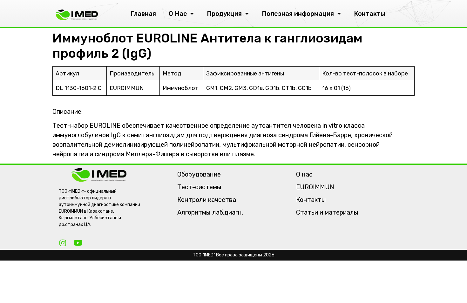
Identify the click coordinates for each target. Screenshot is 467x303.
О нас (304, 174)
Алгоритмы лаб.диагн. (210, 212)
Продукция (224, 13)
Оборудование (199, 174)
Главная (143, 13)
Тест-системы (199, 187)
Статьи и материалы (327, 212)
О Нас (178, 13)
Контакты (369, 13)
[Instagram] (62, 243)
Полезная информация (298, 13)
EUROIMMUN (315, 187)
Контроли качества (206, 199)
